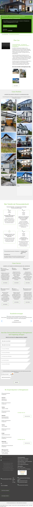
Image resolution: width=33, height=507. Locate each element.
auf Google (10, 30)
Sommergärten (5, 287)
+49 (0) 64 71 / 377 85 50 (24, 460)
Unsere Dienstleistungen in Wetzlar (8, 463)
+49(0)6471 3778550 (5, 408)
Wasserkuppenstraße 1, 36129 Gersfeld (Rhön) (25, 461)
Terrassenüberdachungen (5, 34)
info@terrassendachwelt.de (6, 434)
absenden (16, 382)
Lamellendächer (27, 287)
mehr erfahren (16, 85)
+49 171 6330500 (4, 426)
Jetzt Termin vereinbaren (5, 490)
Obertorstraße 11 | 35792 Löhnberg (23, 458)
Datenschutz (13, 371)
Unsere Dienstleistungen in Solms (8, 467)
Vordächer (16, 287)
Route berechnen (27, 416)
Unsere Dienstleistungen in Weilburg (8, 470)
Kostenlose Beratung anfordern (10, 26)
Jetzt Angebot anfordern (5, 495)
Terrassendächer (5, 268)
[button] (1, 321)
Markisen (28, 267)
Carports (16, 267)
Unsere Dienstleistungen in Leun (8, 464)
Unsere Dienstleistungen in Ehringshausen (8, 468)
